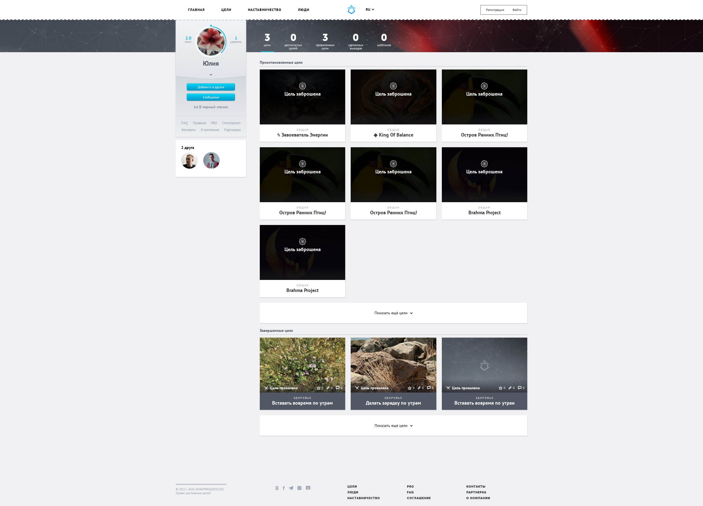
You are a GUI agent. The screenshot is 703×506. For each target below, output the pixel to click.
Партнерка (232, 129)
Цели (226, 9)
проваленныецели (325, 42)
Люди (303, 9)
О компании (210, 129)
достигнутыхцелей (293, 42)
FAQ (184, 123)
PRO (214, 123)
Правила (199, 123)
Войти (517, 10)
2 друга (187, 147)
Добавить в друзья (211, 87)
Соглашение (419, 498)
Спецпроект (231, 123)
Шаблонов (384, 40)
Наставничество (264, 9)
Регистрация (495, 10)
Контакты (189, 129)
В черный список (213, 106)
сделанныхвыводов (355, 42)
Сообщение (211, 97)
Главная (196, 9)
